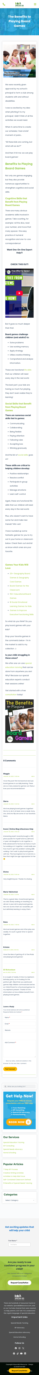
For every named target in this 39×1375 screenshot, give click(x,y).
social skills (23, 455)
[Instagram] (19, 1348)
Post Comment (10, 1069)
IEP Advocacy (19, 1328)
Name (7, 1017)
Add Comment (10, 1042)
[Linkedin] (25, 1353)
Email (7, 1024)
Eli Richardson (9, 970)
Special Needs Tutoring (19, 1323)
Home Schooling (20, 1337)
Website (7, 1030)
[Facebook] (15, 1348)
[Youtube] (21, 1353)
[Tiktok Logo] (17, 1353)
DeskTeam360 (20, 1367)
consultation (10, 694)
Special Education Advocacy (19, 1332)
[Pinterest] (14, 1353)
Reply (33, 776)
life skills (27, 370)
